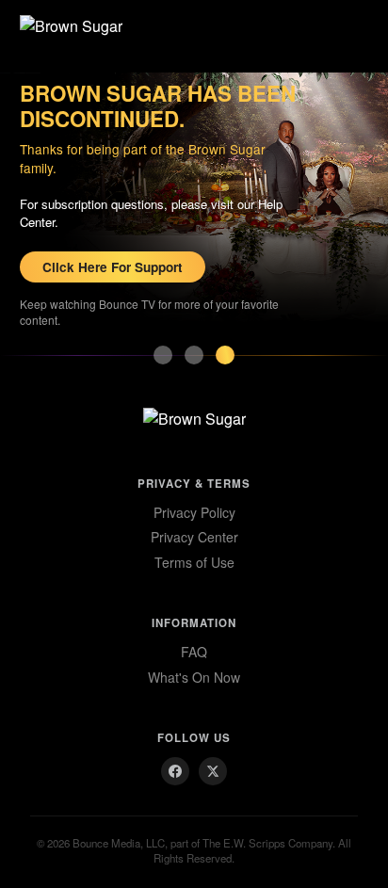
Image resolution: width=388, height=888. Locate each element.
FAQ (194, 651)
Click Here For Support (112, 267)
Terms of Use (194, 562)
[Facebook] (175, 771)
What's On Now (194, 677)
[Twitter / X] (213, 771)
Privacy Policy (194, 512)
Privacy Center (194, 536)
